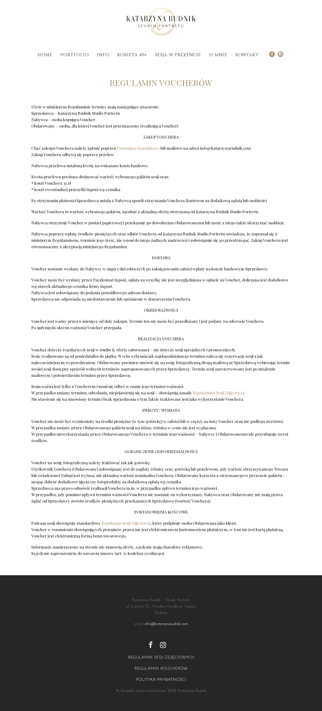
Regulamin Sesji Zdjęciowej (126, 523)
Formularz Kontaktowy (138, 148)
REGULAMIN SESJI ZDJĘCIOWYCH (161, 658)
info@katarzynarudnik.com (166, 624)
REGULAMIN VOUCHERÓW (161, 669)
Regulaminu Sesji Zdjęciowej (218, 392)
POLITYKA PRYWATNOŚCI (161, 680)
